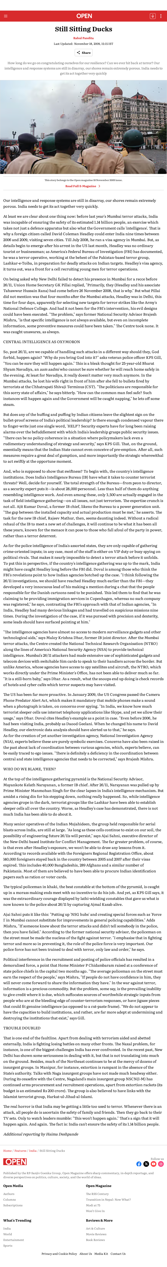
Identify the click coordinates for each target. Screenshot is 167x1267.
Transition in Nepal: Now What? (108, 1199)
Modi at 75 (93, 1205)
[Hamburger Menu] (5, 16)
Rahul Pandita (83, 38)
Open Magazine (98, 1185)
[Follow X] (146, 1164)
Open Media (13, 1185)
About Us (85, 1254)
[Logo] (83, 16)
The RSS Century (97, 1194)
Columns (9, 1199)
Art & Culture (95, 1228)
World (7, 1234)
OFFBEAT (153, 16)
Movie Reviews (96, 1234)
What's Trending (17, 1220)
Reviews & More (99, 1220)
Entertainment (13, 1240)
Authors (8, 1194)
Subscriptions (12, 1205)
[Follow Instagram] (161, 1164)
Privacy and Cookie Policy (59, 1254)
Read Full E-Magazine (80, 186)
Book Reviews (95, 1240)
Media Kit (101, 1254)
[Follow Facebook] (139, 1164)
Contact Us (118, 1254)
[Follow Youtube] (153, 1164)
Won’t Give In (95, 1211)
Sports (7, 1245)
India (7, 1228)
